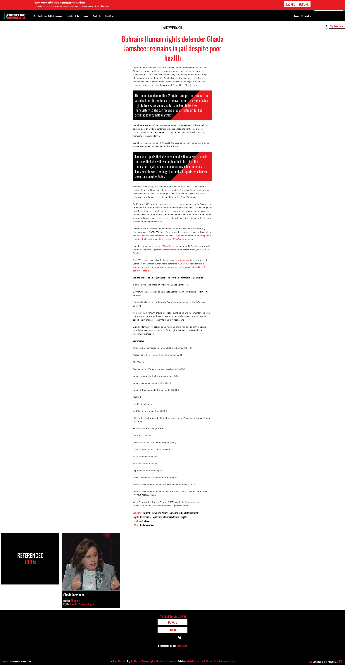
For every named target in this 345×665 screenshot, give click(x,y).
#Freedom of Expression (151, 517)
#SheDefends (167, 246)
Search (108, 16)
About (86, 16)
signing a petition (186, 260)
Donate (296, 16)
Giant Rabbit (182, 645)
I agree (290, 4)
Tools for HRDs (73, 16)
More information (102, 6)
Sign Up (307, 16)
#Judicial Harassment (187, 513)
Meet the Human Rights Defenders (47, 16)
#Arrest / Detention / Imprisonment (160, 513)
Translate (339, 26)
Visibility (97, 16)
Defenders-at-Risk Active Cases (323, 661)
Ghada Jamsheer (183, 67)
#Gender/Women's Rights (175, 517)
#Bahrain (145, 521)
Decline (303, 4)
